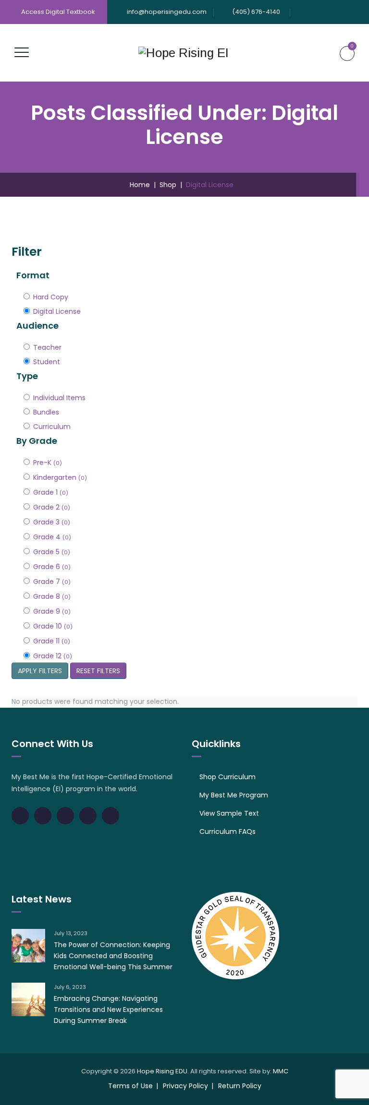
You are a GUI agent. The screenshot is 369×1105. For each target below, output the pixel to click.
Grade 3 (51, 522)
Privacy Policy (185, 1086)
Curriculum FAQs (227, 831)
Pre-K (47, 462)
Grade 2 (51, 507)
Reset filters (98, 671)
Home (138, 185)
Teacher (47, 347)
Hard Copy (50, 297)
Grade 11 (51, 641)
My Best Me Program (233, 795)
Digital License (57, 311)
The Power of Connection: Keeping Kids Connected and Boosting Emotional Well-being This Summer (113, 956)
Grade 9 (52, 611)
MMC (280, 1071)
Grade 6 (52, 566)
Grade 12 (52, 656)
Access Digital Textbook (58, 11)
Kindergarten (60, 477)
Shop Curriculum (227, 777)
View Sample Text (229, 813)
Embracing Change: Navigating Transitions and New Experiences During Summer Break (108, 1009)
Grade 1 (50, 492)
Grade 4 (52, 537)
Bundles (46, 412)
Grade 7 (52, 581)
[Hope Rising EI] (183, 53)
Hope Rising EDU (162, 1071)
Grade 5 (51, 552)
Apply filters (40, 671)
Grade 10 (53, 626)
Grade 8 (52, 596)
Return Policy (239, 1086)
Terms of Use (130, 1086)
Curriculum (52, 426)
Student (46, 362)
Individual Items (59, 398)
